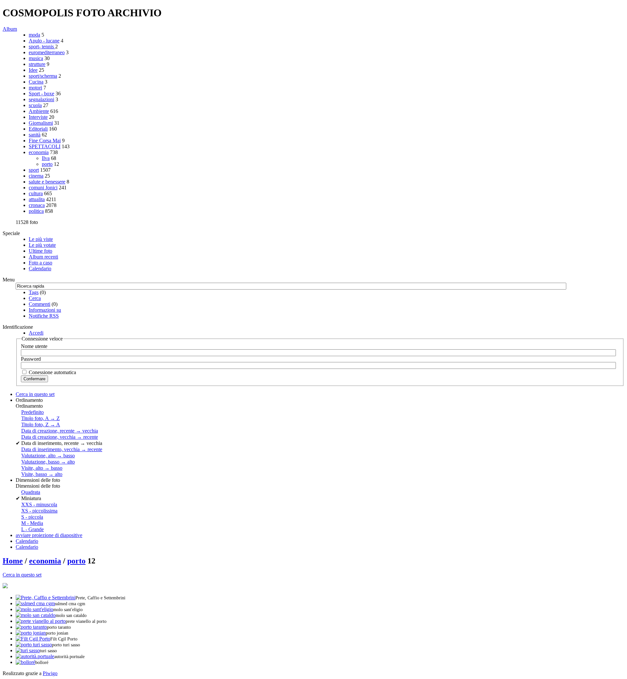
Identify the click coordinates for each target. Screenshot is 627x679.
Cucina (36, 82)
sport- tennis (42, 46)
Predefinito (32, 412)
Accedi (36, 333)
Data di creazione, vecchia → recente (59, 437)
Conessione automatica (51, 372)
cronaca (37, 205)
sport (34, 170)
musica (36, 58)
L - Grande (32, 529)
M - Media (32, 523)
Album (10, 29)
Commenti (39, 304)
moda (34, 35)
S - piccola (32, 517)
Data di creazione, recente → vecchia (59, 431)
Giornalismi (41, 123)
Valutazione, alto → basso (48, 455)
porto (47, 164)
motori (35, 87)
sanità (34, 134)
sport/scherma (43, 76)
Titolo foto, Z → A (40, 424)
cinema (36, 176)
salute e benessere (47, 181)
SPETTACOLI (44, 146)
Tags (34, 292)
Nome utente (34, 346)
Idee (33, 70)
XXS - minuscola (39, 504)
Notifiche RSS (44, 316)
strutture (37, 64)
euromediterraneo (47, 52)
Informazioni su (45, 310)
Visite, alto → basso (41, 468)
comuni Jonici (43, 187)
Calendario (40, 268)
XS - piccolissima (39, 510)
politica (36, 211)
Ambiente (39, 111)
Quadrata (30, 492)
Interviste (38, 117)
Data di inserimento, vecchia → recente (61, 449)
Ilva (46, 158)
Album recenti (43, 257)
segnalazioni (41, 99)
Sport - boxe (41, 93)
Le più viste (41, 239)
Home (13, 561)
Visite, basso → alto (41, 474)
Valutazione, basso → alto (48, 462)
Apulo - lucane (44, 40)
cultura (36, 193)
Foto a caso (40, 262)
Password (31, 359)
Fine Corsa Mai (45, 140)
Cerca (35, 298)
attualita (37, 199)
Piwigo (50, 673)
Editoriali (38, 129)
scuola (35, 105)
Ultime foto (40, 251)
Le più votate (42, 245)
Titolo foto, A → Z (40, 418)
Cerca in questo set (22, 574)
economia (39, 152)
